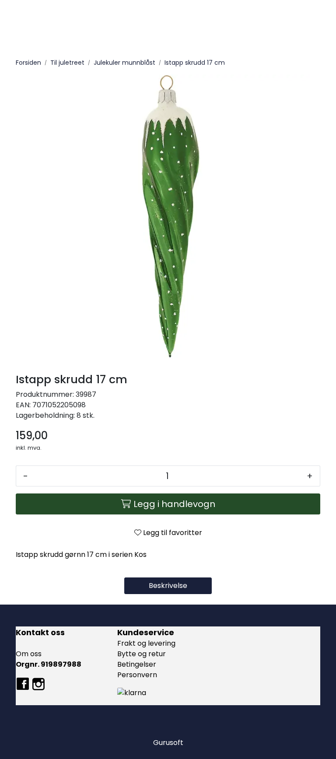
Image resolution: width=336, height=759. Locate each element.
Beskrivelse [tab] (168, 586)
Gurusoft (168, 743)
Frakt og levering (146, 643)
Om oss (29, 654)
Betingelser (136, 664)
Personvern (137, 675)
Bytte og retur (141, 654)
